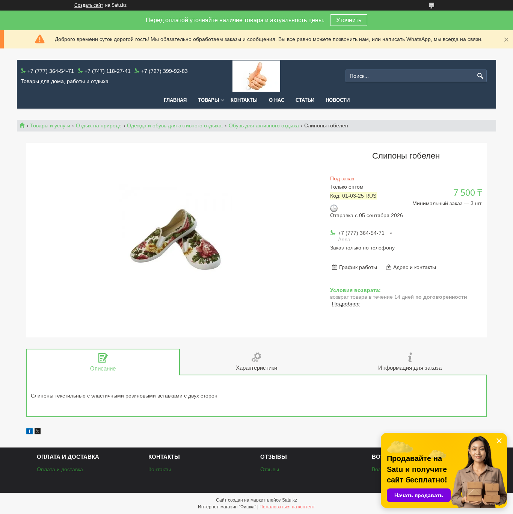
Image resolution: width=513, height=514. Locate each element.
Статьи (305, 100)
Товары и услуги (50, 125)
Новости (338, 100)
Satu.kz (289, 500)
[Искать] (480, 76)
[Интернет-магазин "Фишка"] (256, 76)
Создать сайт (88, 5)
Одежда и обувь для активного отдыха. (175, 125)
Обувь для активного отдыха (264, 125)
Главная (175, 100)
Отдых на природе (99, 125)
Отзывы (269, 469)
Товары (208, 100)
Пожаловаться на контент (287, 506)
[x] (38, 432)
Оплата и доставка (60, 469)
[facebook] (29, 432)
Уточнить (348, 20)
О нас (276, 100)
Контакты (244, 100)
